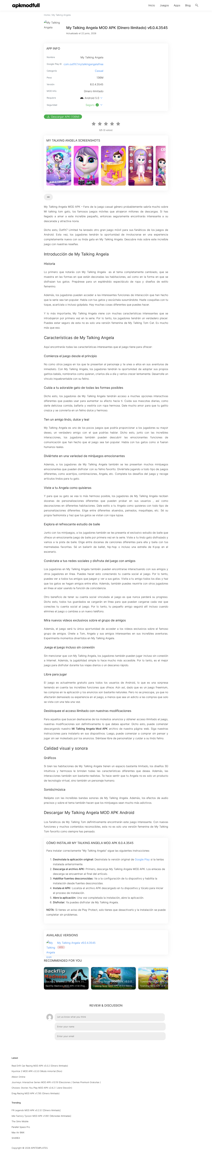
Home (47, 15)
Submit (158, 1045)
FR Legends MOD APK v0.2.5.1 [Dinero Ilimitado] (36, 1110)
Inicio (151, 5)
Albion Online (18, 1076)
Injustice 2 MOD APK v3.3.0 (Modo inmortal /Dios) (37, 1071)
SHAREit (16, 1138)
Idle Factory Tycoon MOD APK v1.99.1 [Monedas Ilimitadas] (41, 1116)
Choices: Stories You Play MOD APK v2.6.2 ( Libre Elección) (42, 1087)
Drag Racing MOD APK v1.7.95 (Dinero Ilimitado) (36, 1093)
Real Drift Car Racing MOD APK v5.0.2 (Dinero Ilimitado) (40, 1065)
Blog (188, 5)
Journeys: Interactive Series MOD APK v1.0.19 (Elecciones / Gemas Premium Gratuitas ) (56, 1082)
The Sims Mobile (20, 1121)
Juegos (164, 5)
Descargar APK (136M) (63, 117)
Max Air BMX (18, 1132)
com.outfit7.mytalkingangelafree (83, 64)
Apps (177, 5)
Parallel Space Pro (21, 1127)
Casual (99, 70)
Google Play (142, 859)
